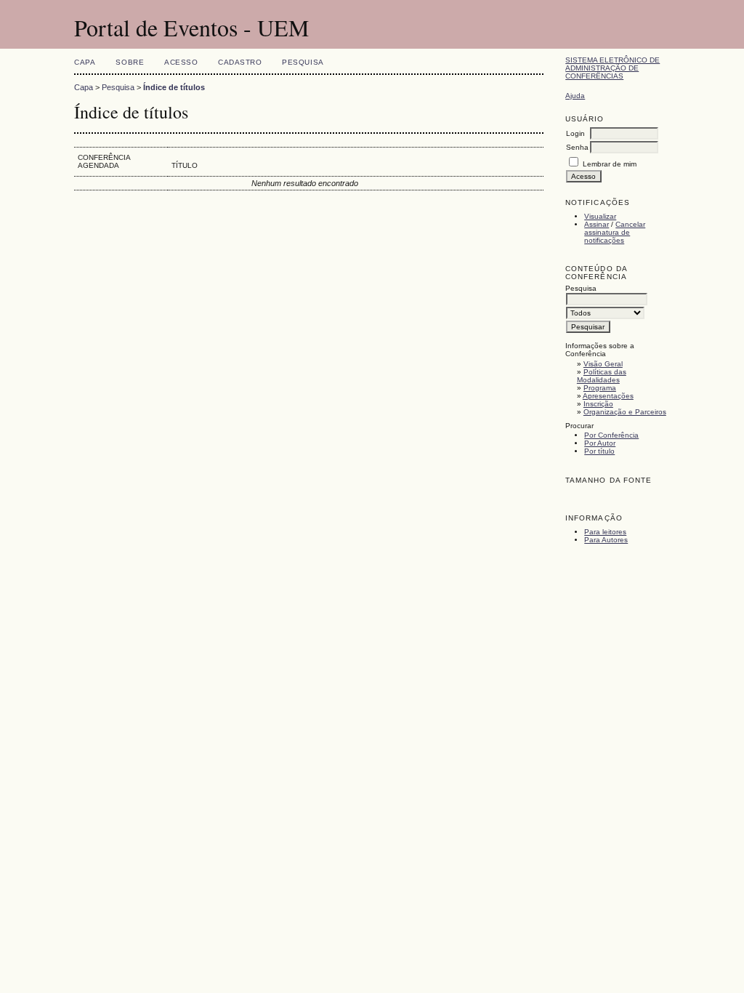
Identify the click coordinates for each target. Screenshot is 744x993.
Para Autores (606, 540)
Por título (599, 451)
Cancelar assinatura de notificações (614, 232)
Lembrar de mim (609, 164)
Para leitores (605, 532)
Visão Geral (603, 364)
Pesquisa (302, 62)
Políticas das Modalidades (601, 376)
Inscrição (598, 404)
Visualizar (600, 216)
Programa (599, 388)
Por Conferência (611, 435)
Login (575, 133)
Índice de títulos (174, 87)
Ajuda (575, 96)
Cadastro (240, 62)
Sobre (130, 62)
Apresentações (608, 396)
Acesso (181, 62)
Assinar (596, 224)
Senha (577, 147)
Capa (84, 62)
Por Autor (599, 443)
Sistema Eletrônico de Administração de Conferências (612, 68)
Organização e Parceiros (624, 412)
